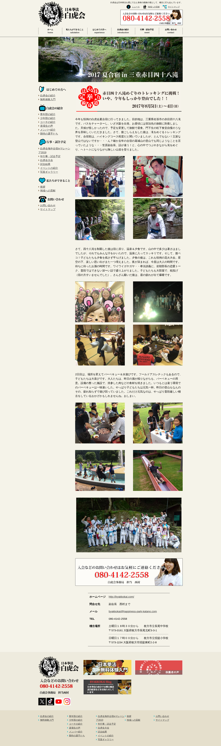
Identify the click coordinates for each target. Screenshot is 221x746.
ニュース (136, 7)
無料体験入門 (47, 99)
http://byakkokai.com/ (121, 596)
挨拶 (42, 186)
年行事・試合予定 (50, 156)
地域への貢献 (154, 7)
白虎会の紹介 (47, 95)
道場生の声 (46, 125)
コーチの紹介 (47, 122)
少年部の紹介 (47, 118)
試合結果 (45, 164)
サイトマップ (174, 7)
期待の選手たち (49, 133)
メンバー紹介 (47, 129)
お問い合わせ (47, 205)
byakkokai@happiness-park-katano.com (133, 611)
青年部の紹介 (47, 114)
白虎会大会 (46, 160)
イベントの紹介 (49, 168)
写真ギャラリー (49, 171)
